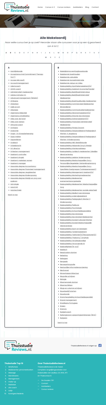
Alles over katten (17, 122)
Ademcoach (15, 86)
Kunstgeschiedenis (15, 393)
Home (40, 7)
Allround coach (16, 125)
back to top (13, 195)
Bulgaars (63, 318)
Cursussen (86, 21)
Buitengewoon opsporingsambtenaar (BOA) (78, 315)
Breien (62, 306)
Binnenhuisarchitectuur (69, 273)
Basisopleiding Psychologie (71, 208)
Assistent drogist (17, 157)
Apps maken (15, 136)
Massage (12, 373)
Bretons (63, 309)
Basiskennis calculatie (69, 77)
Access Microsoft (17, 80)
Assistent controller (18, 154)
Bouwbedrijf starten (68, 291)
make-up (12, 382)
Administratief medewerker (21, 92)
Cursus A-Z (50, 7)
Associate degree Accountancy (23, 166)
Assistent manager (18, 163)
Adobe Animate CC (18, 95)
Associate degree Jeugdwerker (23, 172)
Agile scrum (15, 107)
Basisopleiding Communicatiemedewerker (77, 110)
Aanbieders (78, 7)
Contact (95, 7)
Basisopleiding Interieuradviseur (73, 148)
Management (13, 379)
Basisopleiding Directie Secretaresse (75, 116)
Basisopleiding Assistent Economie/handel (77, 89)
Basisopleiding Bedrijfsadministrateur (75, 92)
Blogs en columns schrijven (71, 288)
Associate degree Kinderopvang (23, 175)
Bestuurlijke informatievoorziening (74, 267)
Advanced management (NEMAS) (24, 98)
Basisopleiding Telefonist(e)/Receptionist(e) (78, 235)
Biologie (63, 279)
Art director (15, 148)
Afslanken (14, 104)
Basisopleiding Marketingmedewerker (75, 175)
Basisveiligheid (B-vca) (69, 246)
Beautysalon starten (68, 252)
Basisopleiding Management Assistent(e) (76, 172)
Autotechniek (15, 190)
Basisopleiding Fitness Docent (72, 128)
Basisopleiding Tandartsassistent (73, 232)
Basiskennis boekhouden (70, 74)
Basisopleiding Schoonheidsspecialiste (75, 211)
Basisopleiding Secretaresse (71, 214)
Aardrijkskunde (16, 71)
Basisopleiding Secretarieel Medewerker (76, 217)
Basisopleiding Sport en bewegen (73, 229)
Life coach (12, 387)
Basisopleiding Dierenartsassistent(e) (75, 113)
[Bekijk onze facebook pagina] (100, 346)
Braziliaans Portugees (69, 303)
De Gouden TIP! (47, 380)
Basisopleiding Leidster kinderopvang (75, 157)
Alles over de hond (17, 119)
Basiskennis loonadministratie (72, 80)
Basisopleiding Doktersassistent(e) (74, 119)
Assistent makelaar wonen (21, 160)
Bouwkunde (64, 294)
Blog (87, 7)
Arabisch (14, 142)
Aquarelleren (15, 139)
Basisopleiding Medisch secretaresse (75, 193)
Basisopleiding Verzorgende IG (72, 243)
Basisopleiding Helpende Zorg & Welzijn (76, 145)
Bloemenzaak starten (69, 282)
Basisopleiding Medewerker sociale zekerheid (78, 190)
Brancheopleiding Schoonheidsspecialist (76, 297)
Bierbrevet (64, 270)
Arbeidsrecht (15, 145)
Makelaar (12, 384)
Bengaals (64, 261)
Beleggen (64, 258)
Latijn (10, 390)
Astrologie (14, 184)
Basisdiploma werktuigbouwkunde (74, 71)
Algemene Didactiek (18, 113)
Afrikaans (14, 101)
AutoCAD (14, 187)
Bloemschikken (66, 285)
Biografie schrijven (67, 276)
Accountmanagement (19, 83)
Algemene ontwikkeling (19, 116)
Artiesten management (20, 151)
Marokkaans (13, 376)
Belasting (64, 255)
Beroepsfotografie (67, 264)
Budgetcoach (65, 312)
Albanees (14, 110)
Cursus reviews (63, 7)
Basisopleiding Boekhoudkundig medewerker (78, 101)
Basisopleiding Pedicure (69, 205)
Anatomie (14, 131)
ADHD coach (15, 89)
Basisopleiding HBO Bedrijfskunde (73, 142)
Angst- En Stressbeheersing (21, 133)
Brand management (68, 300)
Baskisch (63, 249)
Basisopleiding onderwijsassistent (73, 196)
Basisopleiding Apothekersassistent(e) (76, 86)
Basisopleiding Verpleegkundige (73, 240)
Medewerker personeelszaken (20, 370)
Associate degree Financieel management (27, 169)
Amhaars (14, 128)
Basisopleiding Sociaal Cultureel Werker (76, 220)
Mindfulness (13, 367)
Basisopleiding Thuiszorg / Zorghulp (74, 237)
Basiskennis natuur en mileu (71, 83)
